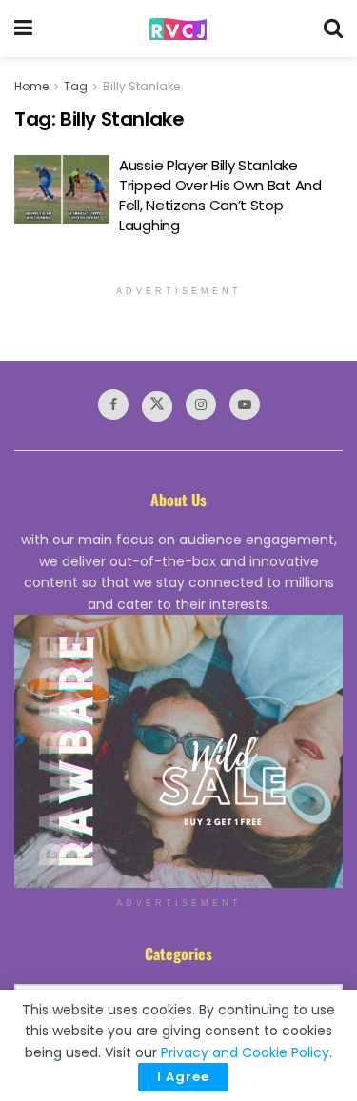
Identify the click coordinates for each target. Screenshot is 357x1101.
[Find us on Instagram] (201, 404)
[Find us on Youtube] (244, 404)
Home (31, 86)
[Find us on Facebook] (113, 404)
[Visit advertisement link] (178, 751)
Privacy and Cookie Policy (245, 1052)
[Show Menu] (23, 28)
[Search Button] (333, 28)
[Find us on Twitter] (157, 406)
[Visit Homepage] (178, 29)
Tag (76, 86)
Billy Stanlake (141, 86)
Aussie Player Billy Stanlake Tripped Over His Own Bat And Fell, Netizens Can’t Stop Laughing (220, 195)
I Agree (183, 1077)
